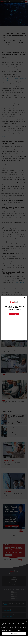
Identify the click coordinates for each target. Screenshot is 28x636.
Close (24, 297)
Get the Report (14, 314)
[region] (14, 627)
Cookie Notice (18, 630)
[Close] (26, 621)
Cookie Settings (14, 633)
